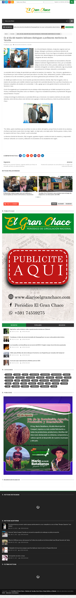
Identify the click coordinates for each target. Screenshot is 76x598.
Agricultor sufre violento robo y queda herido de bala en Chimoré (30, 329)
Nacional (65, 380)
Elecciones (50, 377)
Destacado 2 (9, 377)
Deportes (67, 374)
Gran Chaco (26, 380)
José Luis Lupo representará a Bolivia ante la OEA (25, 360)
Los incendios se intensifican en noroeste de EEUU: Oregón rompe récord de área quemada (38, 345)
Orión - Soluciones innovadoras (10, 593)
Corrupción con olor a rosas (17, 556)
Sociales (56, 383)
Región (41, 383)
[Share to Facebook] (5, 190)
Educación (18, 44)
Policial (16, 383)
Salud (48, 383)
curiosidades (45, 374)
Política (24, 383)
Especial (59, 377)
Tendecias (25, 386)
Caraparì (17, 374)
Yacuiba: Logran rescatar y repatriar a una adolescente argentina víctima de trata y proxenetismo (55, 193)
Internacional (55, 27)
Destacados (31, 377)
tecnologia (16, 386)
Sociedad (64, 383)
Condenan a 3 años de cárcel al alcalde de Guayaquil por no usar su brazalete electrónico (37, 337)
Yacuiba (12, 33)
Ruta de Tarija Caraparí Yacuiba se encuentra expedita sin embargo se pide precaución (34, 532)
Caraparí (8, 374)
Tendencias (35, 386)
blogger (61, 204)
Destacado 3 (20, 377)
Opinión (8, 383)
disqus (54, 204)
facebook (69, 204)
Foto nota (68, 377)
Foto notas (9, 380)
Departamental (57, 374)
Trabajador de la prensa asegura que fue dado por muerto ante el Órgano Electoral (33, 548)
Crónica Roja (34, 374)
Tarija (7, 386)
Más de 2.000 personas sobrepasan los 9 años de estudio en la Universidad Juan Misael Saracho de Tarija (39, 540)
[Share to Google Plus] (9, 190)
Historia (35, 380)
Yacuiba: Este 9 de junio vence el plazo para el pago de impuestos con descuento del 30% (20, 193)
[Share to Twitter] (7, 190)
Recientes (24, 44)
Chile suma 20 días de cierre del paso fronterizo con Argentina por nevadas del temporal (37, 353)
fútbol (17, 380)
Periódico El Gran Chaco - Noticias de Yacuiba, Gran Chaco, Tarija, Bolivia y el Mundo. (33, 591)
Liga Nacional (55, 380)
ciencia (25, 374)
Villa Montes (45, 386)
